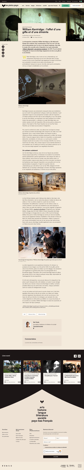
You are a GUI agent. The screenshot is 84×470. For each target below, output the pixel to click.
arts (42, 407)
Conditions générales (34, 439)
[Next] (79, 356)
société (42, 418)
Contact (63, 1)
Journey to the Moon (39, 209)
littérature (42, 415)
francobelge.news (38, 326)
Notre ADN (18, 433)
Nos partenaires (5, 436)
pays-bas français (42, 420)
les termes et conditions (52, 447)
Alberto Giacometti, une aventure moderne (35, 49)
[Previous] (75, 356)
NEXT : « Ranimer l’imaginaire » (76, 376)
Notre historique (19, 435)
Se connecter (75, 1)
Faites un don (76, 5)
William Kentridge (41, 314)
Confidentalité (33, 441)
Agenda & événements (34, 437)
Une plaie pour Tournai (38, 375)
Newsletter (4, 1)
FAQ (60, 1)
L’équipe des (21, 439)
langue (42, 412)
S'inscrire (55, 456)
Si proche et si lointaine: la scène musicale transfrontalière (18, 377)
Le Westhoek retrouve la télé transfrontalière (58, 376)
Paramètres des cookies (35, 443)
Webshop (69, 1)
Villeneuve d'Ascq (31, 314)
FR (56, 1)
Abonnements (5, 432)
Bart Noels (26, 35)
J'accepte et (56, 447)
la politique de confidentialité (62, 447)
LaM (24, 314)
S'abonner (65, 5)
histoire (42, 409)
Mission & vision (19, 437)
